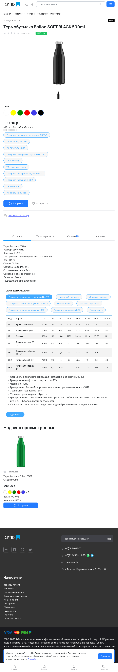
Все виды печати (11, 584)
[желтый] (13, 113)
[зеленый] (20, 113)
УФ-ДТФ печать (10, 599)
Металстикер (12, 160)
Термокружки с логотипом (48, 13)
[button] (110, 4)
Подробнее (33, 659)
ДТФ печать (9, 607)
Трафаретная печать (13, 592)
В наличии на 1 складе (18, 215)
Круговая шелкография (15, 596)
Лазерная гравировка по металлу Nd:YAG (26, 135)
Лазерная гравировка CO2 (19, 180)
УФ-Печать (8, 588)
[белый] (6, 113)
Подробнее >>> (16, 414)
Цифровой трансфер (16, 141)
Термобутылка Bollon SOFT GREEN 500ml (17, 478)
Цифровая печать (12, 618)
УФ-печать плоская (15, 147)
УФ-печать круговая (16, 167)
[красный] (27, 113)
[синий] (34, 113)
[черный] (41, 113)
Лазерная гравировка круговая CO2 (24, 173)
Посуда (29, 13)
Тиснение (8, 614)
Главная (7, 13)
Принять (105, 656)
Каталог (18, 13)
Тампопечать (12, 186)
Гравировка (9, 603)
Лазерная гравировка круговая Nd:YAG (25, 154)
